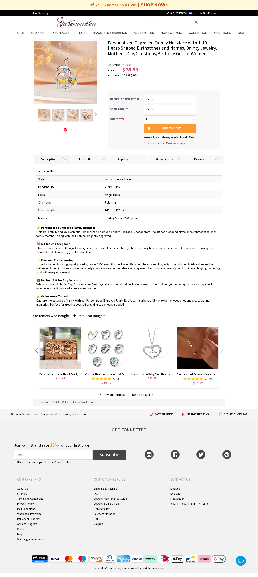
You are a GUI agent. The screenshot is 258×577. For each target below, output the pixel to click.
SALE (21, 32)
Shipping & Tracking (105, 488)
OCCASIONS (223, 32)
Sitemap (22, 493)
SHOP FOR (39, 32)
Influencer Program (28, 519)
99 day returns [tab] (165, 159)
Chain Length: (120, 108)
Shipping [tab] (122, 159)
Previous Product (113, 395)
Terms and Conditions (30, 498)
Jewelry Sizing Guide (106, 504)
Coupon (98, 524)
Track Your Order (178, 13)
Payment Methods (104, 514)
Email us (175, 488)
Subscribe (109, 454)
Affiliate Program (27, 524)
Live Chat (175, 493)
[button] (36, 350)
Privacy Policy (62, 462)
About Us (22, 488)
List (96, 519)
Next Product (142, 395)
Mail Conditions (26, 509)
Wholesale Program (29, 514)
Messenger (177, 498)
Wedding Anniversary (30, 539)
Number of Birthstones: (126, 98)
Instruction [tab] (86, 159)
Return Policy (102, 509)
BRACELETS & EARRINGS (110, 32)
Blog (20, 534)
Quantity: (117, 119)
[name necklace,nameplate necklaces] (76, 22)
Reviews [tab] (199, 159)
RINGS (81, 32)
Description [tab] (48, 159)
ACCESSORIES (144, 32)
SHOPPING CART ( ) (211, 13)
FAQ (96, 493)
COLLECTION (199, 32)
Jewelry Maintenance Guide (110, 498)
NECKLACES (62, 32)
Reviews (21, 529)
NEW (241, 32)
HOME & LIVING (172, 32)
